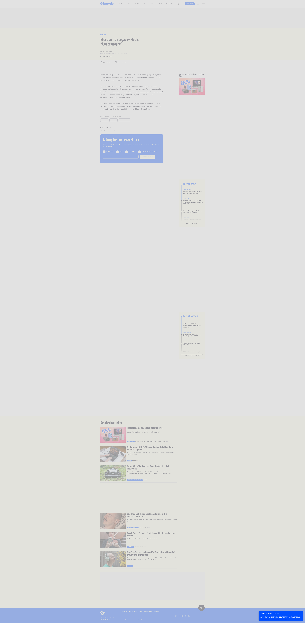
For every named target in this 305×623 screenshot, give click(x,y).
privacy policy (282, 617)
